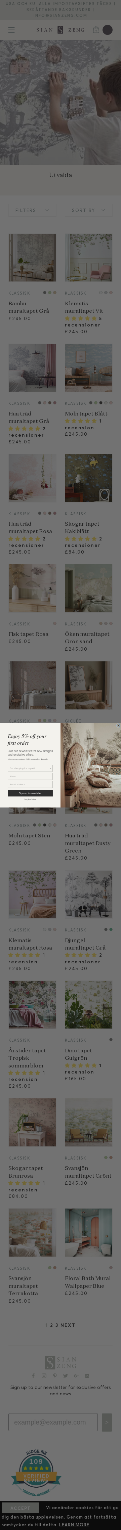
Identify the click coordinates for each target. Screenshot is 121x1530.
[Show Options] (50, 768)
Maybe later (30, 799)
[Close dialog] (118, 725)
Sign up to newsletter (30, 793)
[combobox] (29, 768)
